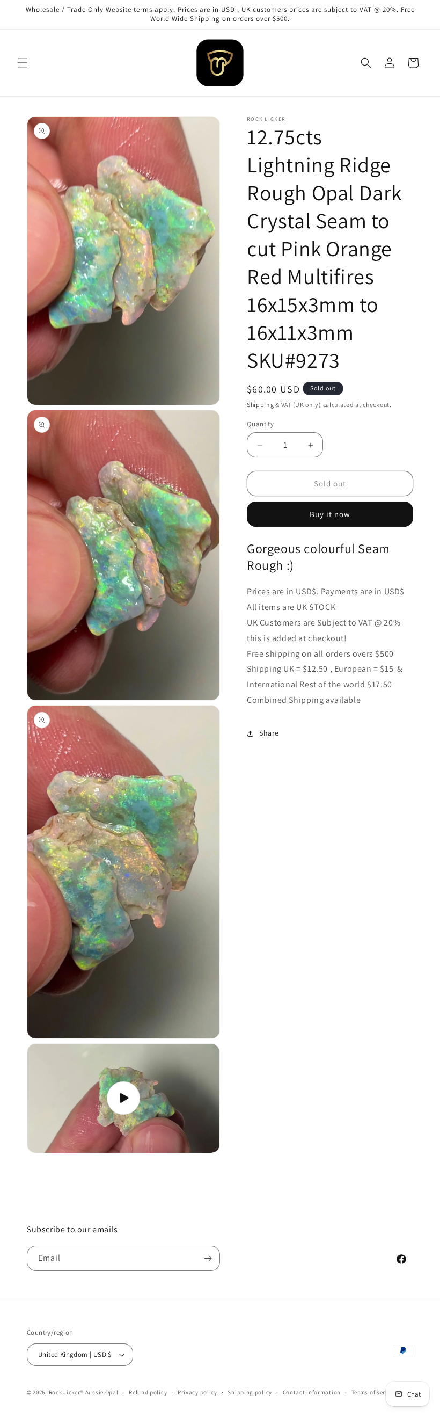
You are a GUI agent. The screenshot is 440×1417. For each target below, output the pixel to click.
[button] (22, 63)
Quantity (260, 423)
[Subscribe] (207, 1258)
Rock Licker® (66, 1392)
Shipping (260, 405)
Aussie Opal (102, 1392)
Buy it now (330, 514)
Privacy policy (197, 1392)
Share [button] (269, 733)
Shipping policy (250, 1392)
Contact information (312, 1392)
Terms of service (374, 1392)
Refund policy (148, 1392)
